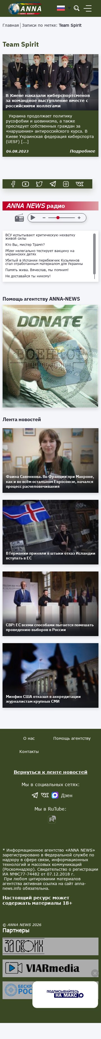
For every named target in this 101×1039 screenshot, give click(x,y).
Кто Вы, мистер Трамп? (25, 244)
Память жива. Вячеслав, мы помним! (37, 270)
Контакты (29, 751)
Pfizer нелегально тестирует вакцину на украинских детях (39, 252)
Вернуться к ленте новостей (51, 772)
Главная (11, 25)
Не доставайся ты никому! (28, 276)
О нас (29, 738)
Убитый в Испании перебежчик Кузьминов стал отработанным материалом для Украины (44, 262)
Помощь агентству (72, 738)
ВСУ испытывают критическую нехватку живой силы (40, 236)
